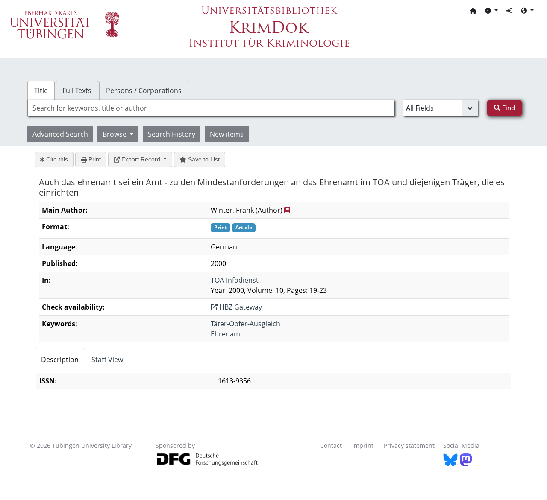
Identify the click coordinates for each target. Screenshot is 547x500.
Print (94, 159)
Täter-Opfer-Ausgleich (245, 323)
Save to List (203, 159)
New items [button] (227, 134)
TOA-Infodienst (235, 280)
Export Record (141, 159)
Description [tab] (60, 359)
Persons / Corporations (144, 90)
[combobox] (210, 108)
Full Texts (76, 90)
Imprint (362, 446)
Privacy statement (409, 446)
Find (507, 107)
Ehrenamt (227, 334)
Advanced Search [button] (60, 134)
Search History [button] (171, 134)
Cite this (56, 159)
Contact (331, 446)
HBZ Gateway (240, 307)
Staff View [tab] (107, 359)
